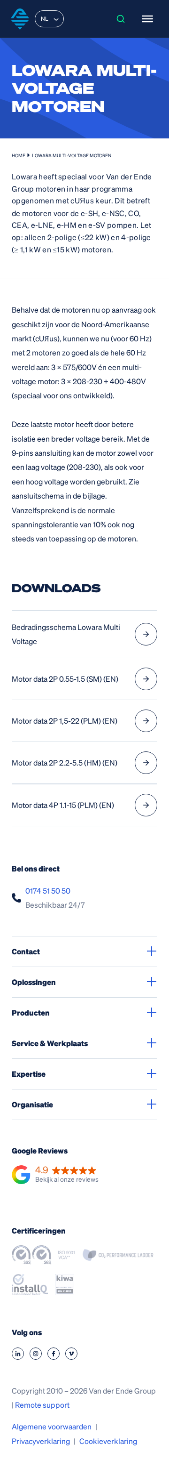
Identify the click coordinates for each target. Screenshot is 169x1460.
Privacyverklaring (41, 1441)
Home (18, 155)
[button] (55, 1175)
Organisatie (32, 1104)
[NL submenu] (56, 19)
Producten (31, 1012)
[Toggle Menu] (147, 19)
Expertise (29, 1074)
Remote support (42, 1405)
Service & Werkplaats (50, 1043)
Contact (26, 951)
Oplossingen (34, 982)
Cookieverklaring (108, 1441)
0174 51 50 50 (47, 890)
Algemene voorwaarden (52, 1426)
